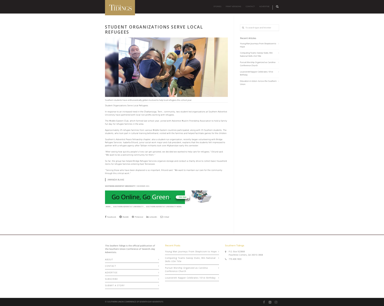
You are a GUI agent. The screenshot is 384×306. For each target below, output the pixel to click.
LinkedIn (153, 217)
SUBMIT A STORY (114, 285)
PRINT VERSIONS (233, 6)
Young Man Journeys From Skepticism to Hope (258, 45)
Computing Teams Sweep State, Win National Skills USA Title (256, 54)
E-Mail (166, 217)
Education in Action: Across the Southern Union (258, 83)
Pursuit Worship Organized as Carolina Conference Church (257, 64)
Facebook (111, 217)
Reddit (125, 217)
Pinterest (138, 217)
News (108, 206)
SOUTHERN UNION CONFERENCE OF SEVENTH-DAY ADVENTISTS (135, 301)
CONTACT (250, 6)
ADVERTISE (264, 6)
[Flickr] (270, 302)
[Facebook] (264, 302)
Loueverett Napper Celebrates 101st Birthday (256, 73)
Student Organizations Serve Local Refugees (154, 29)
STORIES (217, 6)
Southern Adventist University (128, 206)
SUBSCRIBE (111, 279)
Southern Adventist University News (164, 206)
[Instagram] (276, 302)
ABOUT (109, 259)
